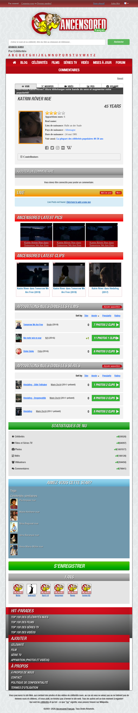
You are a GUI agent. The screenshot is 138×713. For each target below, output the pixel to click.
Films (55, 62)
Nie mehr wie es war (32, 338)
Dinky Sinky (28, 351)
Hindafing (27, 411)
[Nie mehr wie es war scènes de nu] (19, 338)
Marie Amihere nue (29, 511)
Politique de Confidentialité (29, 682)
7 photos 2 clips (104, 325)
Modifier (49, 86)
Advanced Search (16, 47)
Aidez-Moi (115, 3)
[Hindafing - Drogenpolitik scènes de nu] (19, 398)
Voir (27, 86)
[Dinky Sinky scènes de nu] (19, 351)
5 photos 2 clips (104, 411)
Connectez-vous (27, 3)
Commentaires (69, 70)
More (118, 193)
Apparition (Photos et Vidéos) (30, 660)
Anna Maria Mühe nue (31, 546)
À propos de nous (22, 672)
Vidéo (85, 62)
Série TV (16, 655)
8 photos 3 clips (104, 351)
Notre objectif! (99, 3)
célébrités (44, 702)
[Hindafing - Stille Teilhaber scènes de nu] (19, 385)
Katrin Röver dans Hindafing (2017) (105, 290)
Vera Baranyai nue (29, 535)
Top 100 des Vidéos (23, 632)
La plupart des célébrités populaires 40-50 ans (80, 138)
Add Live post (106, 193)
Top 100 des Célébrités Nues (29, 617)
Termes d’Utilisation (24, 688)
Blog (23, 62)
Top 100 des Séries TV (25, 627)
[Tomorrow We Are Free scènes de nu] (19, 324)
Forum (120, 62)
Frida (40, 351)
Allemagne (70, 130)
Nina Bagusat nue (28, 523)
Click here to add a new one (78, 202)
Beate (49, 324)
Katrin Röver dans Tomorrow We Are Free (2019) (33, 290)
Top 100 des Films (22, 622)
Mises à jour (102, 62)
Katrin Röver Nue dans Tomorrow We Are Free (36, 244)
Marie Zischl (56, 384)
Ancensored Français (65, 708)
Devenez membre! (44, 3)
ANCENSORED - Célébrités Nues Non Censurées (69, 24)
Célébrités (39, 62)
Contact (16, 677)
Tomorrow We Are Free (33, 324)
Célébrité (17, 645)
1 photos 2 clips (104, 385)
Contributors (30, 156)
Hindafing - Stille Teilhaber (35, 384)
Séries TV (70, 62)
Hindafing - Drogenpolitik (34, 398)
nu (67, 702)
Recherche (118, 41)
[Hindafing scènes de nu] (19, 411)
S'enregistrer (69, 566)
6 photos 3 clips (104, 398)
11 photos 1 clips (105, 338)
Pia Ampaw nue (27, 500)
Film (13, 650)
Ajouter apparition (112, 307)
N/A (46, 338)
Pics (92, 86)
